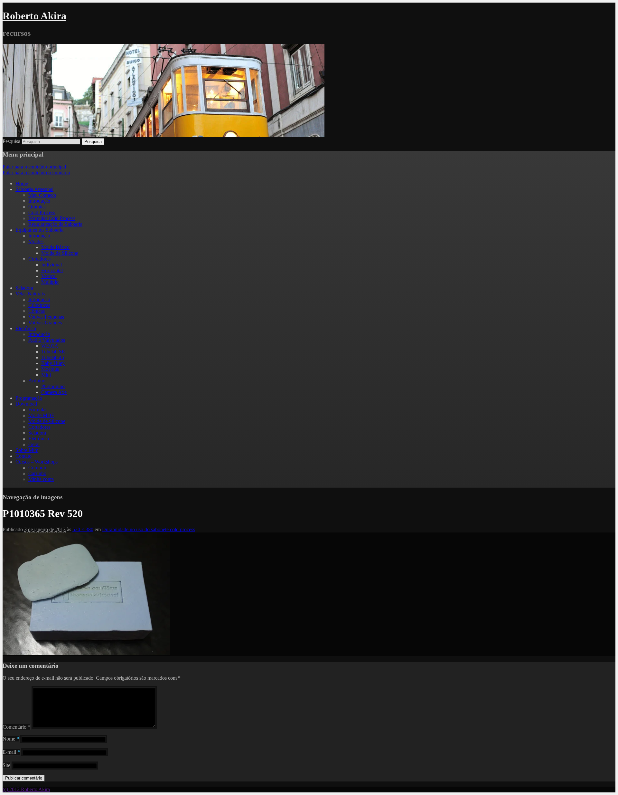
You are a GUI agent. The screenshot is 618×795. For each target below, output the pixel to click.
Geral (34, 444)
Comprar (37, 467)
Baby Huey (53, 363)
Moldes (35, 241)
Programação (28, 398)
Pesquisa (11, 141)
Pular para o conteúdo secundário (36, 172)
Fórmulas (37, 409)
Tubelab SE (53, 351)
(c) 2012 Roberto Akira (26, 789)
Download (26, 404)
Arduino (36, 380)
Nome (11, 739)
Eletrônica (25, 328)
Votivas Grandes (45, 322)
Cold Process (41, 212)
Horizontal (52, 270)
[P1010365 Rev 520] (86, 653)
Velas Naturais (30, 293)
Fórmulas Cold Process (51, 218)
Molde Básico (55, 247)
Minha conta (41, 479)
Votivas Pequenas (46, 317)
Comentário (16, 727)
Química (37, 206)
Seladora (24, 288)
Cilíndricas (39, 305)
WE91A (49, 346)
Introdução (39, 201)
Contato (23, 456)
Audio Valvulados (46, 340)
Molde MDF (41, 415)
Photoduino (53, 386)
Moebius (50, 369)
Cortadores (39, 259)
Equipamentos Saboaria (39, 230)
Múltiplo (50, 282)
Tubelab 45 (52, 357)
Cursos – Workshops (36, 462)
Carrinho (37, 473)
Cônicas (36, 311)
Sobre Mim (26, 450)
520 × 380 (82, 529)
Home (21, 183)
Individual (51, 264)
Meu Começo (42, 195)
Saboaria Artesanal (34, 189)
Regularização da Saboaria (55, 224)
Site (6, 765)
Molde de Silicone (59, 253)
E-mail (11, 752)
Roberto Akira (34, 16)
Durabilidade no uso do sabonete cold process (148, 529)
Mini (46, 375)
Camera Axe (54, 392)
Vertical (49, 276)
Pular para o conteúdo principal (34, 166)
